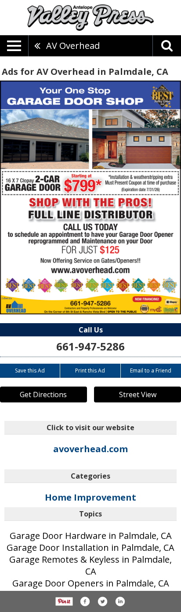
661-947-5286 (90, 346)
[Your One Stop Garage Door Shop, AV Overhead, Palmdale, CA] (90, 197)
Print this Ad (90, 370)
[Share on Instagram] (120, 601)
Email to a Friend (150, 370)
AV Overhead (73, 46)
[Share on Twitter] (102, 601)
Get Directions (43, 394)
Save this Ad (30, 370)
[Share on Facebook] (84, 601)
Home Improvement (90, 497)
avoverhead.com (90, 448)
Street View (137, 394)
